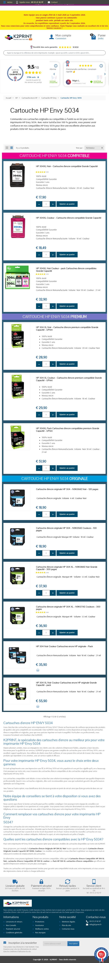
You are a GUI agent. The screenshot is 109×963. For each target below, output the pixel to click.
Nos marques (40, 932)
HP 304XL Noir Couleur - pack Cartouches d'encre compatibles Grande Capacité (66, 269)
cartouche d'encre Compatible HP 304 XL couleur (29, 861)
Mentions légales (68, 921)
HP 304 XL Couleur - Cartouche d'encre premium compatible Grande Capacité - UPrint (69, 379)
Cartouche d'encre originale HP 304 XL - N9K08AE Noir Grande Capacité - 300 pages (66, 568)
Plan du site (66, 925)
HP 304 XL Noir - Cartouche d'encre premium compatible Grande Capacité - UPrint (67, 328)
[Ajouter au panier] (37, 670)
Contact (54, 2)
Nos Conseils (11, 925)
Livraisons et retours (14, 921)
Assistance (39, 925)
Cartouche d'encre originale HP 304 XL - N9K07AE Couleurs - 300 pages (68, 608)
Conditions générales (14, 932)
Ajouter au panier (67, 204)
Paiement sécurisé (13, 929)
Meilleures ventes (42, 929)
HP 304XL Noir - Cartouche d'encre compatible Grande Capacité (67, 166)
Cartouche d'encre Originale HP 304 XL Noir (47, 848)
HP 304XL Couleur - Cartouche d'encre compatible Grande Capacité (68, 217)
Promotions (39, 921)
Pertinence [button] (90, 148)
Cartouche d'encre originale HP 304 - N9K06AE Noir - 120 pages (67, 489)
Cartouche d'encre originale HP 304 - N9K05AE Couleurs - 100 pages (66, 529)
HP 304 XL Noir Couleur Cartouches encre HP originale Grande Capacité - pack (66, 684)
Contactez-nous (68, 929)
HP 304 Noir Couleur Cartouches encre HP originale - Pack (64, 646)
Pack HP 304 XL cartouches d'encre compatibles (73, 861)
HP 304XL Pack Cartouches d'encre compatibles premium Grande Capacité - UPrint (67, 429)
